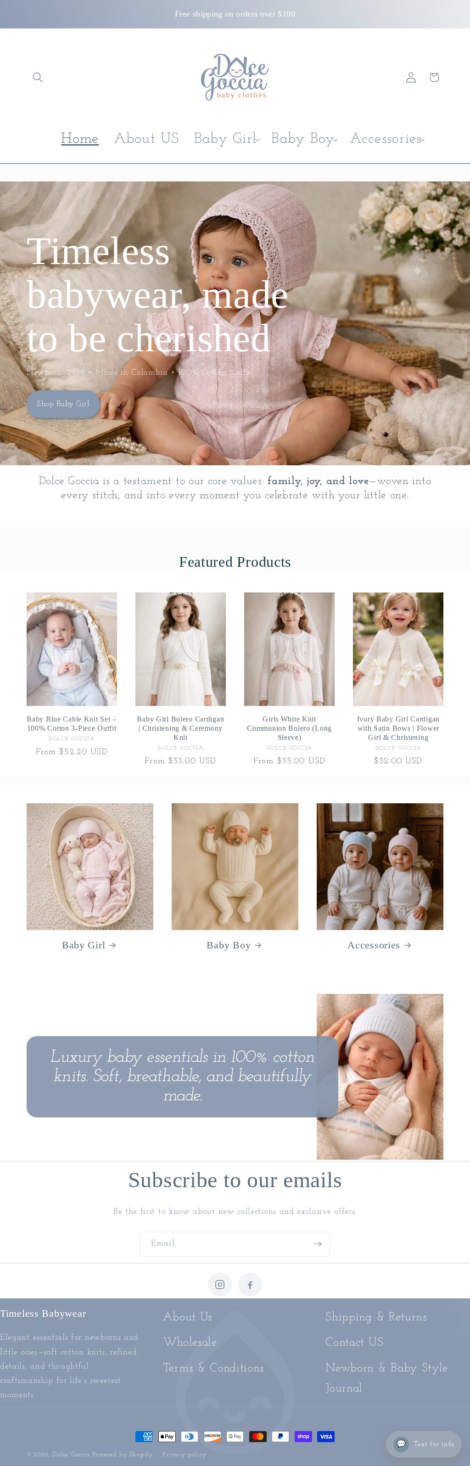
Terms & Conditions (213, 1368)
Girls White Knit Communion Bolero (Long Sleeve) (289, 728)
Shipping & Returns (375, 1317)
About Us (188, 1317)
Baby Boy (229, 945)
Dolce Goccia (71, 1454)
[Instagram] (220, 1285)
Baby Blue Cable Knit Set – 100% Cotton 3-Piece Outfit (72, 723)
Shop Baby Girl (63, 403)
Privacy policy (184, 1454)
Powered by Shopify (122, 1454)
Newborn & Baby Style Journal (386, 1378)
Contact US (354, 1342)
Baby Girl (83, 945)
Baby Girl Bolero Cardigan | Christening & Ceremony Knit (180, 728)
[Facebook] (250, 1285)
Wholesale (190, 1342)
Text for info (425, 1444)
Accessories (373, 945)
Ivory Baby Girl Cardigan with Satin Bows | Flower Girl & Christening (398, 728)
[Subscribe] (318, 1244)
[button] (38, 77)
